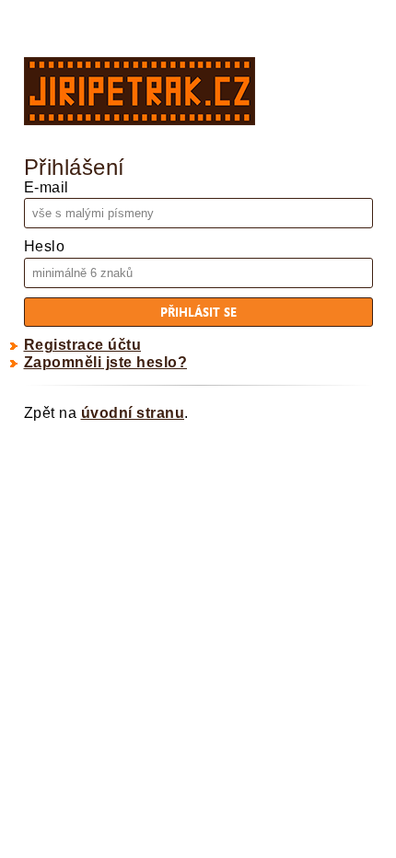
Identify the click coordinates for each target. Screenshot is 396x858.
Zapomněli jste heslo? (106, 362)
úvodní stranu (133, 413)
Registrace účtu (83, 345)
